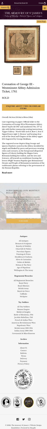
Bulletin (23, 353)
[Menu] (44, 7)
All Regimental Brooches (23, 281)
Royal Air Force (23, 291)
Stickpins (23, 296)
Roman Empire (23, 309)
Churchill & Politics (23, 249)
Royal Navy (23, 283)
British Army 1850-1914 (24, 328)
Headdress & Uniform (23, 257)
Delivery (23, 359)
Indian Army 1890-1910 (23, 331)
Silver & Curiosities (23, 260)
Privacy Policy (23, 364)
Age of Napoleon (23, 268)
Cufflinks (23, 294)
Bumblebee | (15, 428)
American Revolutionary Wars (24, 323)
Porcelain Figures (23, 252)
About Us (23, 348)
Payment (23, 361)
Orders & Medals (23, 262)
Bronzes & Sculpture (23, 244)
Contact (23, 351)
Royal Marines (23, 286)
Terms (23, 356)
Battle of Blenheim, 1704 (23, 315)
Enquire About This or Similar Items (23, 107)
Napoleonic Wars (23, 325)
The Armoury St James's (20, 425)
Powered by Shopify (28, 428)
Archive (23, 339)
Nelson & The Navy (23, 265)
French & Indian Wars (23, 320)
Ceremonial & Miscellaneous (23, 333)
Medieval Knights (23, 312)
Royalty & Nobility (23, 246)
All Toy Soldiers (23, 307)
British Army (23, 288)
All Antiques (23, 241)
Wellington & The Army (23, 270)
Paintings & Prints (23, 254)
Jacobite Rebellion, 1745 (23, 317)
